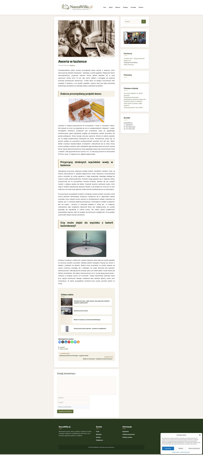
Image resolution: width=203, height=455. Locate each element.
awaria (62, 348)
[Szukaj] (143, 21)
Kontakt (98, 437)
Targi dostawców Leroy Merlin (133, 107)
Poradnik (133, 7)
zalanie (66, 348)
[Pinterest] (69, 342)
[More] (78, 342)
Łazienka (62, 347)
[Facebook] (59, 342)
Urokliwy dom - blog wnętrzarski (134, 58)
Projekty (125, 7)
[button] (200, 435)
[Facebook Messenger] (75, 342)
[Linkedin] (65, 342)
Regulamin (126, 431)
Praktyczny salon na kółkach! (133, 101)
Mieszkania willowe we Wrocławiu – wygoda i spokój (74, 355)
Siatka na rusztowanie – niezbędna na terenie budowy (97, 358)
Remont (141, 7)
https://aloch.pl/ (129, 64)
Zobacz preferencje (194, 448)
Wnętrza (117, 7)
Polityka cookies (176, 452)
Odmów (181, 448)
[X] (62, 342)
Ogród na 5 (127, 60)
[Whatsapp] (72, 342)
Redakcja (99, 434)
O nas (97, 431)
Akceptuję (168, 448)
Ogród (110, 7)
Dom (104, 7)
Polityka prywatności (185, 452)
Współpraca (99, 440)
